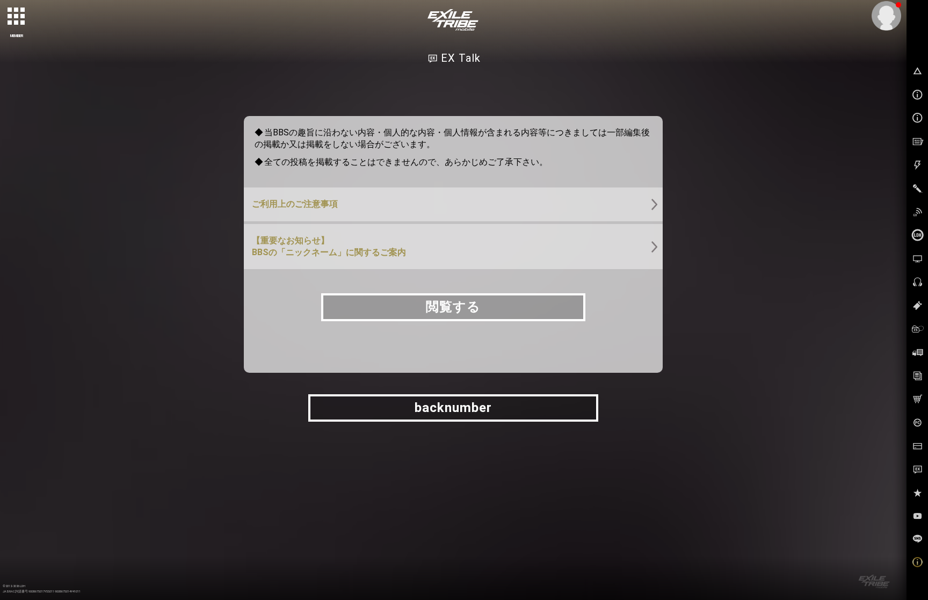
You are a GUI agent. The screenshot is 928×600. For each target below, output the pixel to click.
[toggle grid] (17, 17)
